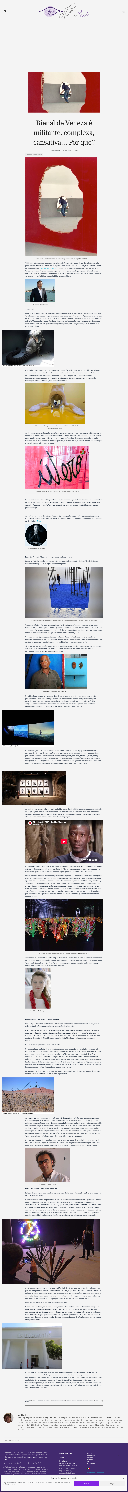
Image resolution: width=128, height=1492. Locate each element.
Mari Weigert (68, 150)
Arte (76, 150)
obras (63, 1400)
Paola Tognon (70, 1400)
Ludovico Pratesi (57, 1400)
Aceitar (86, 1483)
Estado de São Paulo (48, 268)
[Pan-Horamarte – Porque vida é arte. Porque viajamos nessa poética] (63, 11)
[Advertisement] (64, 38)
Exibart (49, 1400)
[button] (124, 1478)
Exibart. (39, 521)
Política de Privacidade (95, 1472)
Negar (112, 1483)
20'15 (29, 1400)
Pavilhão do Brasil (79, 1400)
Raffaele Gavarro (89, 1400)
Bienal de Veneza (37, 1400)
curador (44, 1400)
